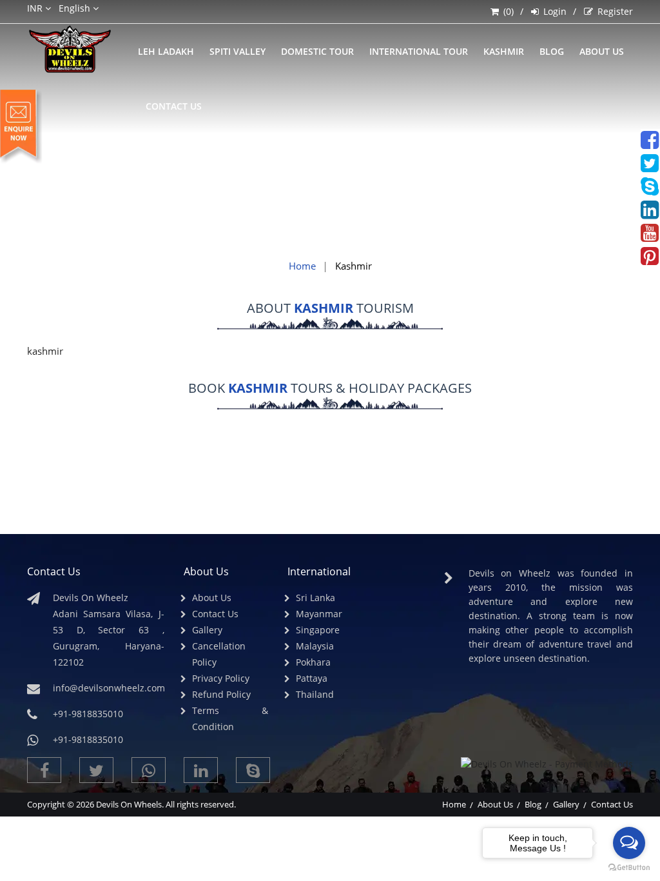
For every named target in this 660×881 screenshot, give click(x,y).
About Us (601, 51)
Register (615, 11)
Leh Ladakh (166, 51)
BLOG (551, 51)
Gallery (207, 630)
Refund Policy (221, 694)
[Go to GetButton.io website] (629, 868)
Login (555, 11)
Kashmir (503, 51)
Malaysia (315, 646)
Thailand (315, 694)
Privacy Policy (220, 678)
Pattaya (311, 678)
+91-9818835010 (88, 739)
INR (36, 8)
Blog (533, 804)
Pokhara (313, 662)
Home (302, 265)
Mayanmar (319, 614)
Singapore (318, 630)
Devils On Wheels (129, 804)
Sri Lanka (315, 597)
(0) (508, 11)
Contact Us (174, 106)
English (76, 8)
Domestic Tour (317, 51)
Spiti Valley (237, 51)
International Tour (418, 51)
